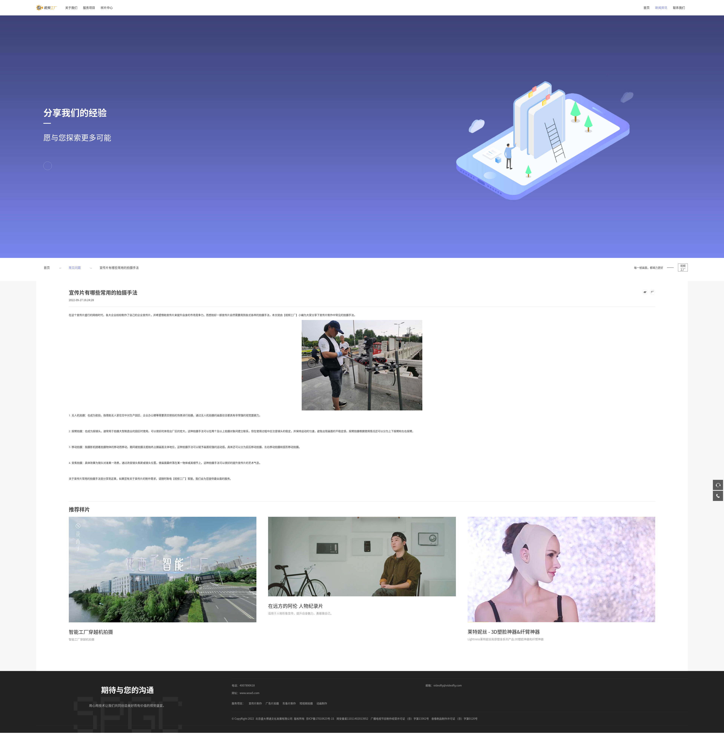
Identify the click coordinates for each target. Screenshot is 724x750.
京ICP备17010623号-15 (320, 718)
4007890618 (247, 685)
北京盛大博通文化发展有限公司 (273, 718)
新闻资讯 (661, 7)
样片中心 (107, 7)
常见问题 (75, 267)
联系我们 (679, 7)
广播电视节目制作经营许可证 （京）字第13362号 (400, 718)
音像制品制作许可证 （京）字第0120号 (454, 718)
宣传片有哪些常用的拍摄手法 (119, 267)
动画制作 (322, 703)
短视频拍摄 (306, 703)
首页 (646, 7)
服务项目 (89, 7)
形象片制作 (289, 703)
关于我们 (71, 7)
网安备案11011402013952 (352, 718)
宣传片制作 (255, 703)
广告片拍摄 (272, 703)
